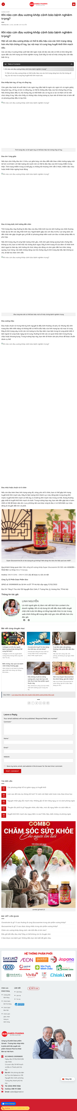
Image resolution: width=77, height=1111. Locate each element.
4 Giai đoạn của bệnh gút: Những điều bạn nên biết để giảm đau (26, 938)
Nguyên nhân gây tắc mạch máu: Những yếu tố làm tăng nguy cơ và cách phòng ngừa (41, 801)
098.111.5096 (12, 575)
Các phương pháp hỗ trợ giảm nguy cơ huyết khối (27, 787)
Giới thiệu (19, 992)
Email (6, 747)
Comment (8, 722)
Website (6, 757)
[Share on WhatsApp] (29, 703)
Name (6, 738)
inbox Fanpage (21, 570)
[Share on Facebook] (33, 703)
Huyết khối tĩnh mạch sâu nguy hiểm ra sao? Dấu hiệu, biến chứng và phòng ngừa (39, 814)
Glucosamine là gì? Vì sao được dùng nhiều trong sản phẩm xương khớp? (29, 926)
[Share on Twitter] (36, 703)
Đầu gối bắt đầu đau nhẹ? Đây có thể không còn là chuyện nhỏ (26, 934)
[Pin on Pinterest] (44, 703)
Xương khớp (5, 12)
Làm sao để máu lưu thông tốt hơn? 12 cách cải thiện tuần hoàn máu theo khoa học (40, 794)
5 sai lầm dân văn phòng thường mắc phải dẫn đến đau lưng (63, 649)
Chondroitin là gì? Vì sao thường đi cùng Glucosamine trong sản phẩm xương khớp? (33, 922)
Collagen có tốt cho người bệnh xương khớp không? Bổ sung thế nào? (12, 649)
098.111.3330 (23, 575)
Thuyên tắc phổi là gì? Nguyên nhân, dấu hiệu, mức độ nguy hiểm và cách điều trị (39, 807)
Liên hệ (18, 995)
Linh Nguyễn (23, 24)
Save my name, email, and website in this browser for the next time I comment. (35, 766)
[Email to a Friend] (40, 703)
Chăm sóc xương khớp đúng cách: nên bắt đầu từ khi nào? (23, 930)
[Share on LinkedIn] (48, 703)
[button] (3, 4)
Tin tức (18, 999)
